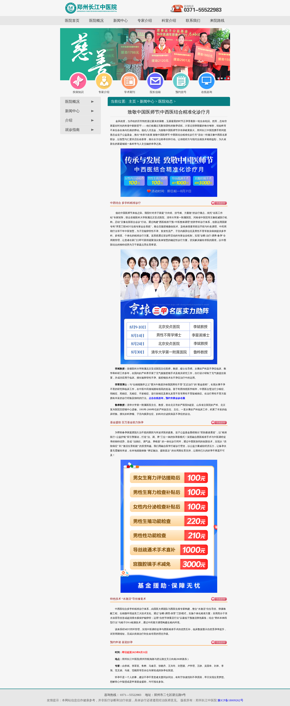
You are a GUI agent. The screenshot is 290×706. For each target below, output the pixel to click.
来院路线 (217, 21)
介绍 (68, 120)
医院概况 (96, 21)
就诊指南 (72, 130)
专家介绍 (144, 21)
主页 (132, 101)
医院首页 (72, 21)
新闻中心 (120, 21)
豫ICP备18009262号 (230, 700)
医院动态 (165, 101)
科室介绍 (169, 21)
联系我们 (193, 21)
